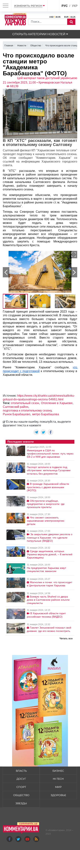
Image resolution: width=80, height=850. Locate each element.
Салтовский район (15, 406)
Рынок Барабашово (16, 414)
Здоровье (58, 795)
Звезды (21, 803)
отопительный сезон (25, 403)
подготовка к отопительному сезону (27, 410)
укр (75, 5)
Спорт (21, 787)
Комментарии (56, 830)
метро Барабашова (45, 414)
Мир (58, 787)
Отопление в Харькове (57, 403)
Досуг (21, 778)
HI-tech (58, 778)
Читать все (66, 638)
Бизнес (58, 770)
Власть (21, 770)
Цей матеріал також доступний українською (47, 78)
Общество (21, 795)
